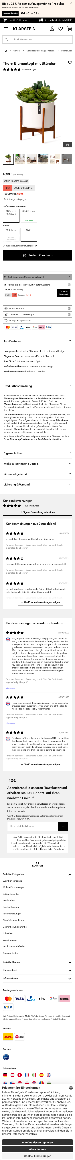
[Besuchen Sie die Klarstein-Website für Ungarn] (19, 1083)
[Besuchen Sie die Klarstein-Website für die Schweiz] (19, 1075)
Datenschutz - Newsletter (52, 849)
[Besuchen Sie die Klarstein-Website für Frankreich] (27, 1075)
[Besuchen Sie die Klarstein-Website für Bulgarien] (49, 1083)
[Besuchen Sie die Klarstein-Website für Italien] (34, 1075)
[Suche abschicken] (6, 39)
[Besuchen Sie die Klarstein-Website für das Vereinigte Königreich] (49, 1075)
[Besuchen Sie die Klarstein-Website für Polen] (27, 1083)
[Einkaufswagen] (69, 29)
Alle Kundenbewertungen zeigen (41, 602)
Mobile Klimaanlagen (13, 887)
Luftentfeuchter (11, 894)
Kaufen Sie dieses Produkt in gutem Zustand (29, 285)
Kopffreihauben (11, 907)
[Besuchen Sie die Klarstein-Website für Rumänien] (41, 1083)
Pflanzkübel (66, 51)
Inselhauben (9, 900)
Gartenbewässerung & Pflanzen (41, 51)
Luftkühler (8, 933)
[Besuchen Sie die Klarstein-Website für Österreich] (12, 1075)
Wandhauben (10, 940)
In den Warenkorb (40, 255)
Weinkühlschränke (12, 880)
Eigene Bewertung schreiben (38, 512)
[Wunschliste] (60, 29)
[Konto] (52, 28)
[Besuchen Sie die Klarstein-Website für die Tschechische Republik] (12, 1083)
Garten (16, 51)
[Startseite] (9, 51)
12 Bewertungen (29, 69)
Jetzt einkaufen (10, 13)
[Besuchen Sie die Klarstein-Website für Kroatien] (34, 1083)
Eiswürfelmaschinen (13, 920)
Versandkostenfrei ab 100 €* (58, 20)
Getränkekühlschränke (15, 926)
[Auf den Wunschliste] (70, 63)
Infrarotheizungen (12, 913)
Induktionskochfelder (14, 946)
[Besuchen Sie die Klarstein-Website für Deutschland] (5, 1075)
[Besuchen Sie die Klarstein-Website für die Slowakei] (5, 1083)
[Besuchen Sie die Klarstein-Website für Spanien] (41, 1075)
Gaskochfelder (10, 953)
